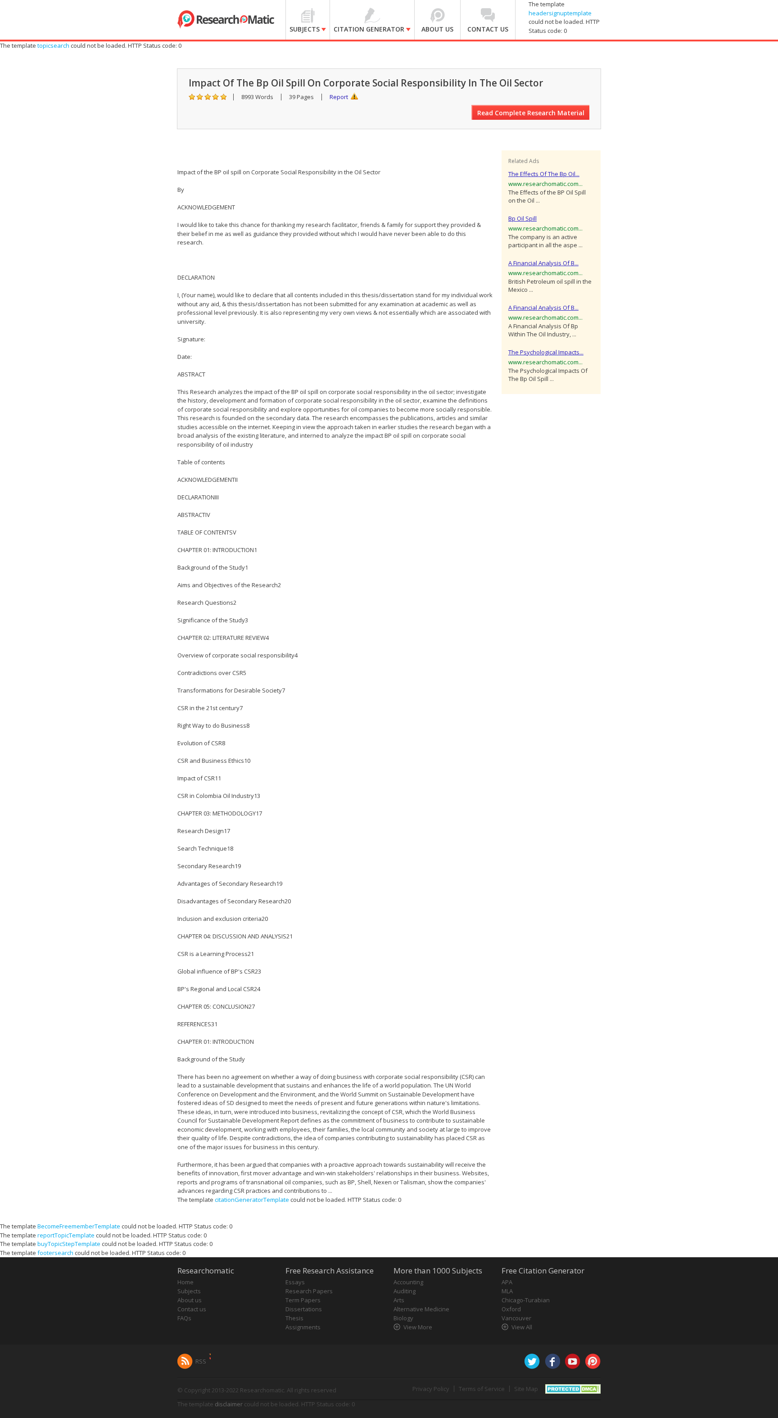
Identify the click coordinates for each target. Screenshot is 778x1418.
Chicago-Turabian (526, 1300)
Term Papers (303, 1300)
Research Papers (309, 1291)
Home (185, 1282)
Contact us (191, 1309)
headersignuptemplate (560, 13)
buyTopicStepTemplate (68, 1244)
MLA (507, 1291)
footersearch (55, 1253)
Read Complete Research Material (530, 113)
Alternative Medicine (421, 1309)
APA (507, 1282)
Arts (399, 1300)
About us (189, 1300)
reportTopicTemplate (66, 1235)
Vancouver (516, 1318)
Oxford (511, 1309)
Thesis (294, 1318)
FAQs (184, 1318)
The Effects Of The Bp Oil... (543, 174)
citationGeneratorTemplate (252, 1200)
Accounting (408, 1282)
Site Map (526, 1389)
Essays (295, 1282)
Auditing (405, 1291)
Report (339, 97)
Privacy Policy (430, 1389)
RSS (200, 1361)
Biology (403, 1318)
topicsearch (53, 45)
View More (417, 1327)
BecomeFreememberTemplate (78, 1226)
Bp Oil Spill (522, 218)
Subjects (189, 1291)
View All (521, 1327)
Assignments (303, 1327)
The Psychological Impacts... (546, 352)
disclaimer (229, 1404)
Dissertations (303, 1309)
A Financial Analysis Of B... (543, 263)
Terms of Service (482, 1389)
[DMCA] (573, 1388)
